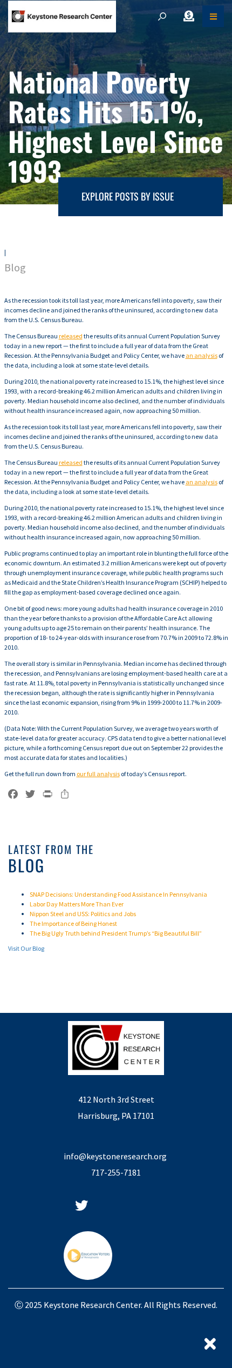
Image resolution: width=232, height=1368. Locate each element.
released (71, 336)
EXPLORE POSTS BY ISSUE (127, 196)
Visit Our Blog (26, 948)
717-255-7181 (116, 1172)
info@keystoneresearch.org (116, 1156)
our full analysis (98, 774)
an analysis (201, 355)
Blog (15, 267)
